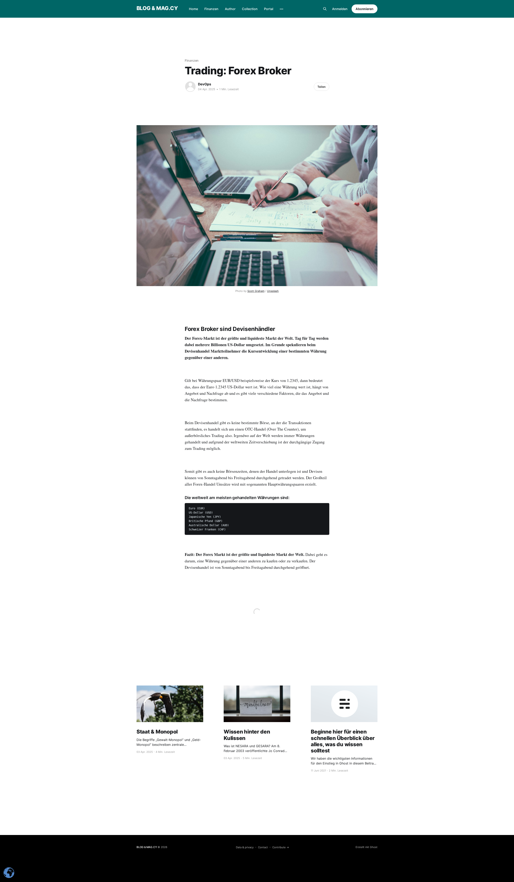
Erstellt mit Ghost (366, 847)
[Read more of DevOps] (190, 86)
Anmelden (340, 9)
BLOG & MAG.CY (157, 8)
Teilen (321, 86)
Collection (250, 9)
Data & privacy (245, 847)
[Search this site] (325, 9)
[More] (281, 9)
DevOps (204, 84)
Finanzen (211, 9)
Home (193, 9)
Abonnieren (364, 9)
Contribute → (280, 847)
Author (230, 9)
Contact (263, 847)
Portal (268, 9)
